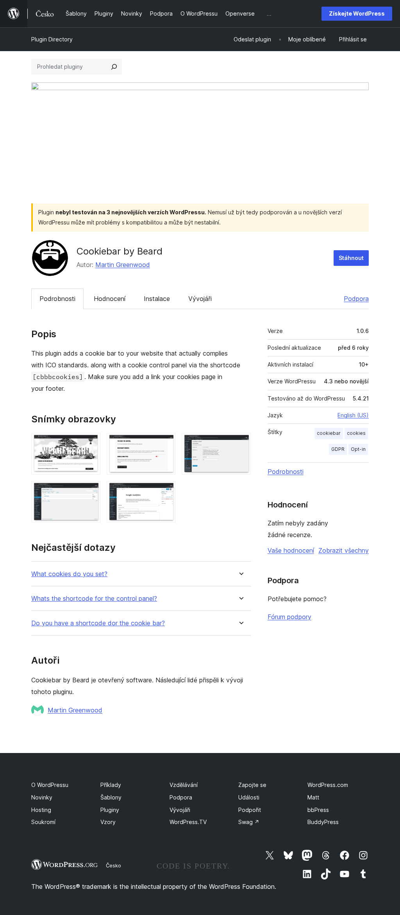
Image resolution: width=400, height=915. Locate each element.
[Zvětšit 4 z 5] (90, 491)
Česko (113, 865)
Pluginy (109, 809)
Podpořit (249, 809)
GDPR (338, 449)
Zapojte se (252, 784)
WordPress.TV (188, 822)
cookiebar (329, 433)
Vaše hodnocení (291, 550)
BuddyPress (323, 822)
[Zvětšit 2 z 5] (165, 443)
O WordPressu (49, 784)
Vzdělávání (184, 784)
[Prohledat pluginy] (114, 67)
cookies (356, 433)
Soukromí (43, 822)
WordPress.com (327, 784)
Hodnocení (109, 299)
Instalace (157, 299)
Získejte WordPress (357, 13)
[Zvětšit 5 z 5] (165, 491)
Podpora (356, 299)
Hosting (41, 809)
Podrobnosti (57, 299)
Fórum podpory (289, 617)
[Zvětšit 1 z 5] (90, 443)
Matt (313, 797)
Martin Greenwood (122, 265)
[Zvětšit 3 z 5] (240, 443)
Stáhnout (351, 258)
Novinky (41, 797)
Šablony (110, 797)
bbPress (318, 809)
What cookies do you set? (69, 574)
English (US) (353, 415)
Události (248, 797)
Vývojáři (200, 299)
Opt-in (358, 449)
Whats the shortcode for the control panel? (94, 598)
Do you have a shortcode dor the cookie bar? (98, 623)
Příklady (110, 784)
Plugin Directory (52, 39)
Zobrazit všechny (343, 550)
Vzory (108, 822)
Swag (248, 822)
